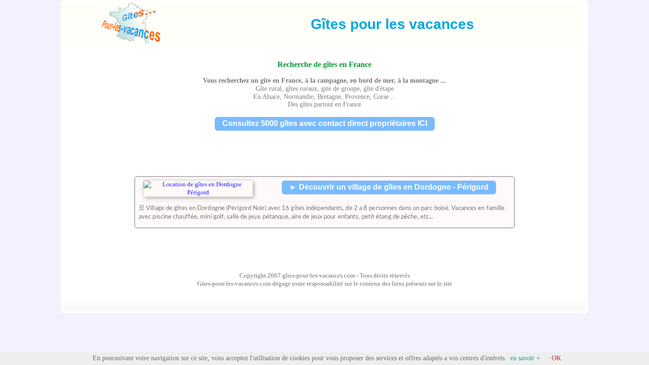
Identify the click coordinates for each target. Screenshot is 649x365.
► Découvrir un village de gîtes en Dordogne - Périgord (388, 187)
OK (556, 358)
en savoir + (525, 358)
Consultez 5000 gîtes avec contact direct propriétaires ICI (324, 123)
